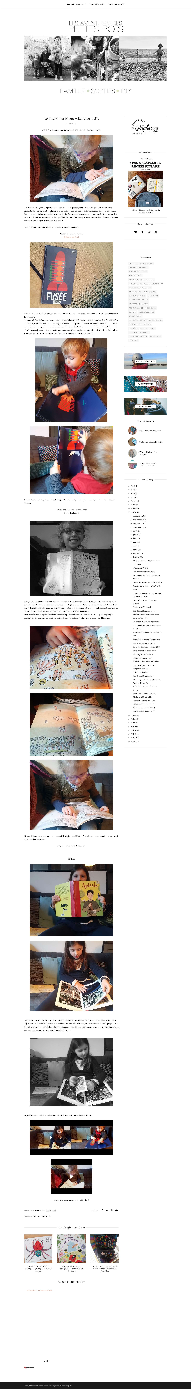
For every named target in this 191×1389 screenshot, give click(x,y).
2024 (133, 486)
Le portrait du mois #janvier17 (146, 622)
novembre (137, 519)
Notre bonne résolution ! (144, 708)
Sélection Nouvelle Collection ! (146, 639)
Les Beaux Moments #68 (144, 643)
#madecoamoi (135, 292)
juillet (135, 534)
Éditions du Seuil (71, 237)
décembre (137, 516)
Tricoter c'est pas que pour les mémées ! (148, 284)
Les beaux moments (138, 267)
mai (134, 542)
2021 (133, 497)
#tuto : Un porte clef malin (150, 442)
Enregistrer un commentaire (39, 1290)
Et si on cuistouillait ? (140, 288)
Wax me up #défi (140, 568)
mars (135, 549)
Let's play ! (153, 296)
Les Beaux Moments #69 (144, 611)
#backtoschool (146, 312)
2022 (133, 493)
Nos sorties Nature (138, 300)
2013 (133, 726)
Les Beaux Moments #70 (144, 571)
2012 (133, 730)
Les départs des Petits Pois (142, 328)
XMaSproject (150, 292)
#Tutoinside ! (135, 276)
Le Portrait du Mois (138, 304)
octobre (136, 523)
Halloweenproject (138, 336)
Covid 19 (132, 312)
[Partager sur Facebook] (102, 1210)
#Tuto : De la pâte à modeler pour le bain (148, 464)
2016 (133, 715)
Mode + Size (155, 336)
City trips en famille (139, 332)
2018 (133, 508)
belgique (133, 340)
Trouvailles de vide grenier (142, 308)
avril (135, 546)
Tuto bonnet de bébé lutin (150, 430)
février (136, 553)
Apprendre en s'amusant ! (141, 280)
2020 (133, 501)
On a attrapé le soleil (142, 607)
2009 (133, 741)
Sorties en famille (138, 272)
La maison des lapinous (140, 324)
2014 (133, 723)
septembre (138, 527)
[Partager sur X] (107, 1210)
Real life (133, 263)
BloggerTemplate (66, 1386)
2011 (133, 734)
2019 (133, 505)
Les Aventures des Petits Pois (41, 1386)
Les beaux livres (42, 1217)
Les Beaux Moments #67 (143, 676)
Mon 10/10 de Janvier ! (143, 654)
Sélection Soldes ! (140, 672)
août (135, 531)
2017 (133, 512)
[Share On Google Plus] (117, 1210)
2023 (133, 490)
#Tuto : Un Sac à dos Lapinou (148, 453)
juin (134, 538)
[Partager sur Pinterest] (112, 1210)
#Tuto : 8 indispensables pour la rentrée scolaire (145, 211)
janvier (136, 557)
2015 (133, 719)
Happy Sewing (146, 263)
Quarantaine (135, 316)
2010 (133, 738)
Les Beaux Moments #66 (144, 711)
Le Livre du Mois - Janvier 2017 (146, 647)
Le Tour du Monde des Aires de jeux (146, 320)
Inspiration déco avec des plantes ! (148, 582)
